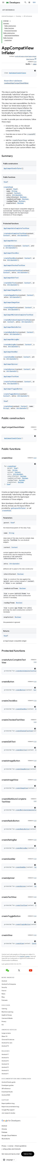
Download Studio (7, 1092)
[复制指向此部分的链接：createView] (14, 458)
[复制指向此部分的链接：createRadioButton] (21, 821)
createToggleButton (12, 394)
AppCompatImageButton (12, 290)
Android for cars (7, 1043)
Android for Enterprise (9, 984)
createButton (9, 246)
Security (4, 987)
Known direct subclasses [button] (16, 82)
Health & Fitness (7, 1015)
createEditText (10, 283)
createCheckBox (10, 258)
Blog (3, 997)
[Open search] (25, 2)
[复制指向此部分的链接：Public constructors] (27, 418)
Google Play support (8, 1110)
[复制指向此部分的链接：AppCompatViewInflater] (4, 430)
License (10, 1146)
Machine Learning (7, 1012)
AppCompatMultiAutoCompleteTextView (18, 315)
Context (17, 193)
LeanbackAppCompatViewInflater (16, 83)
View (5, 182)
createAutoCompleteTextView (15, 233)
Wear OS (4, 1036)
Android (4, 981)
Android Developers (7, 16)
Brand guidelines (20, 1146)
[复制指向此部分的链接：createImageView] (20, 780)
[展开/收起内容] (10, 21)
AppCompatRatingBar (11, 339)
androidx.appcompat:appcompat (25, 56)
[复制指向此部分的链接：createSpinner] (17, 878)
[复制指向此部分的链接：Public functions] (22, 449)
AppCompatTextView (11, 376)
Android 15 (5, 1061)
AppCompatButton (10, 241)
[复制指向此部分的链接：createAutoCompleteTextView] (8, 663)
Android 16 (5, 1058)
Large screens (6, 1033)
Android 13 (5, 1067)
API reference (8, 10)
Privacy (4, 1021)
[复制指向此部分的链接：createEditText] (18, 742)
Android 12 (5, 1070)
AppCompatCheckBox (11, 253)
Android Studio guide (8, 1082)
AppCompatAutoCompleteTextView (16, 228)
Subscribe (28, 1154)
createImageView (10, 307)
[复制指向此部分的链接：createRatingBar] (19, 840)
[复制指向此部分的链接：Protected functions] (27, 651)
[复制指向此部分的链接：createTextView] (18, 897)
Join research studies (8, 1113)
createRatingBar (10, 345)
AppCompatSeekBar (11, 352)
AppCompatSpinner (11, 364)
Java (34, 64)
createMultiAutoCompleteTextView (17, 320)
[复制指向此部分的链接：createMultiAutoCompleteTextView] (12, 802)
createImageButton (11, 295)
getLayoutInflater (18, 508)
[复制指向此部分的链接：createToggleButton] (22, 916)
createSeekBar (9, 357)
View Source (30, 59)
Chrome (4, 1129)
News (3, 994)
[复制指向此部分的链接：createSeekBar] (17, 859)
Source (4, 990)
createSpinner (9, 369)
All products (6, 1139)
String (14, 191)
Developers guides (7, 1085)
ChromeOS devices (8, 1039)
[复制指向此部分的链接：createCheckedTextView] (4, 723)
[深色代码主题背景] (35, 70)
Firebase (4, 1132)
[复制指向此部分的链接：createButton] (16, 682)
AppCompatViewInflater (17, 73)
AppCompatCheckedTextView (14, 265)
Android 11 (5, 1074)
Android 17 (5, 1054)
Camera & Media (7, 1018)
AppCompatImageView (11, 302)
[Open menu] (3, 2)
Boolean (23, 197)
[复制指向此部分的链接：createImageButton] (22, 761)
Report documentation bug (10, 1106)
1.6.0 (34, 458)
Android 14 (5, 1064)
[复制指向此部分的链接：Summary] (15, 156)
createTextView (10, 382)
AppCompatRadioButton (12, 327)
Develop (18, 16)
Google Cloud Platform (9, 1135)
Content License (25, 956)
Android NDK (6, 1095)
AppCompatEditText (11, 278)
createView (8, 187)
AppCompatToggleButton (13, 389)
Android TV (5, 1046)
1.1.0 (35, 61)
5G (3, 1025)
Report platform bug (8, 1103)
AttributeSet (17, 195)
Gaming (4, 1009)
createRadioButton (11, 332)
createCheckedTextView (13, 270)
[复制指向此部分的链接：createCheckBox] (19, 701)
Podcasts (4, 1000)
